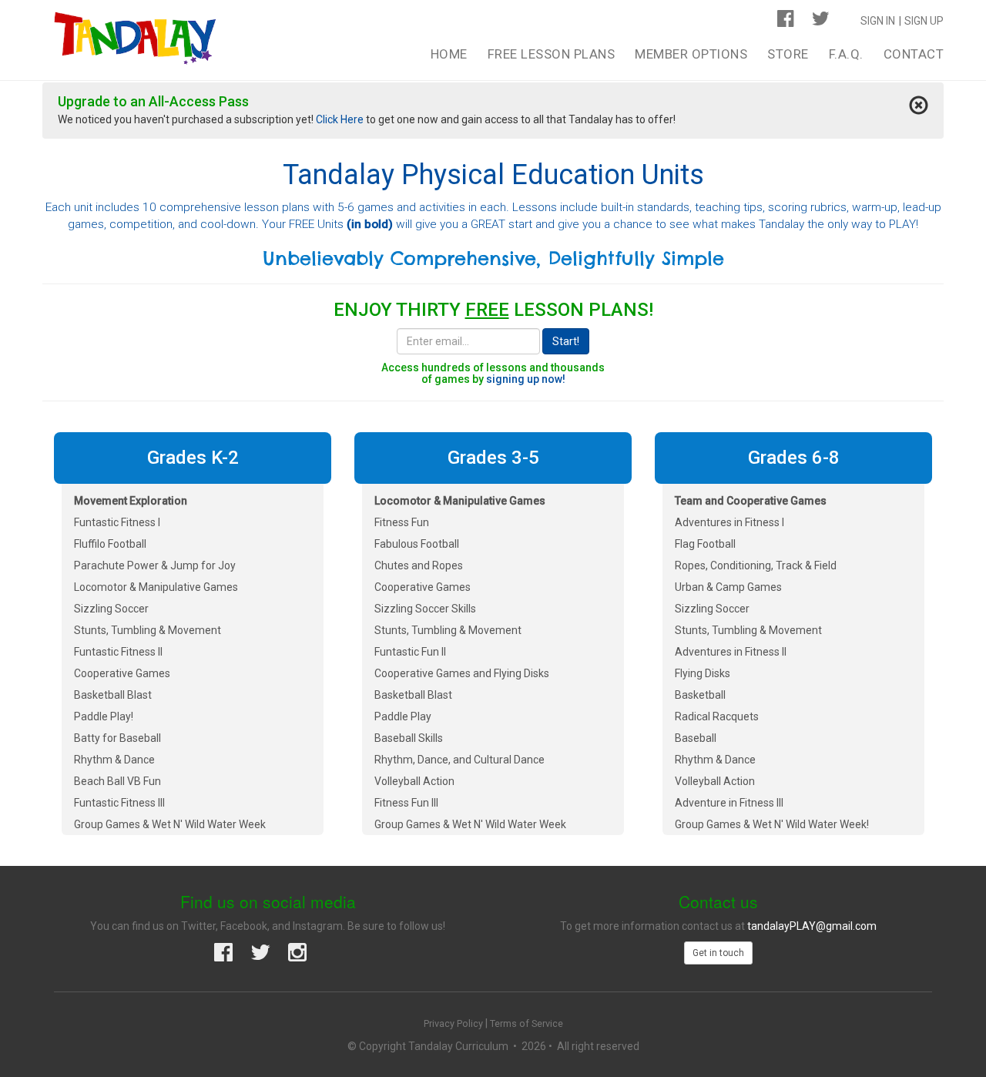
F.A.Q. (846, 54)
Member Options (691, 54)
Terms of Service (526, 1023)
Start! (565, 341)
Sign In (877, 21)
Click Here (340, 119)
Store (788, 54)
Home (449, 54)
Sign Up (924, 21)
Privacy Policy (453, 1023)
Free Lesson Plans (551, 54)
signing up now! (525, 379)
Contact (914, 54)
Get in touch (718, 953)
